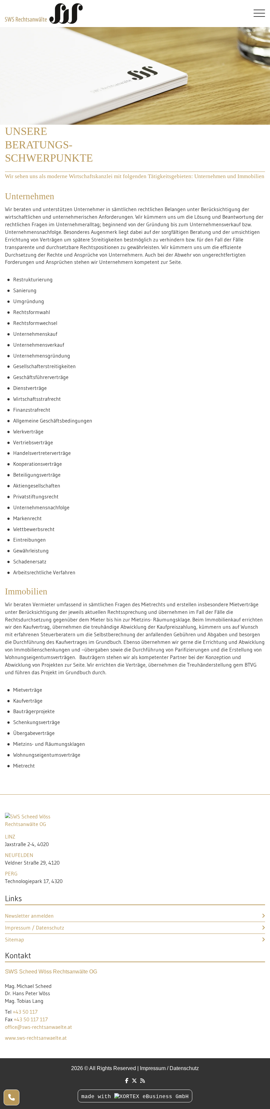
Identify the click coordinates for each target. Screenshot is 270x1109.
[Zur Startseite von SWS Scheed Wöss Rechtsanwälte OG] (124, 13)
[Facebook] (126, 1081)
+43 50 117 (25, 1011)
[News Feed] (142, 1081)
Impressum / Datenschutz (34, 927)
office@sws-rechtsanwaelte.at (38, 1027)
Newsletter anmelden (29, 915)
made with (97, 1097)
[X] (134, 1081)
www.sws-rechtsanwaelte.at (36, 1037)
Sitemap (14, 939)
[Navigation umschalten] (259, 13)
